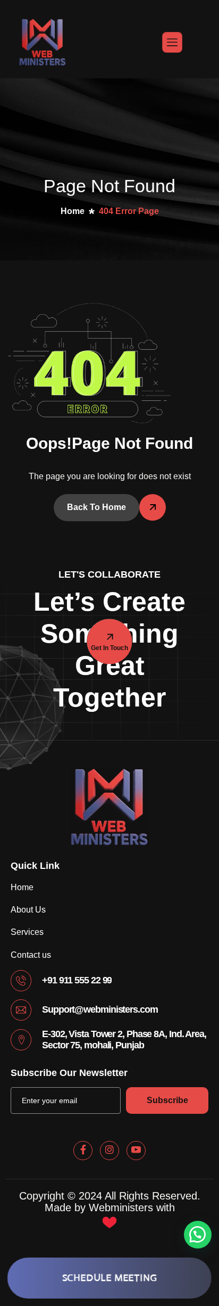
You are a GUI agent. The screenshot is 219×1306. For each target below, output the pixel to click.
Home (22, 887)
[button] (198, 1234)
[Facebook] (82, 1150)
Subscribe (167, 1100)
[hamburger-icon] (172, 42)
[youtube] (136, 1150)
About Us (28, 909)
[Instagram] (109, 1150)
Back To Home (96, 507)
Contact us (31, 954)
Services (27, 932)
